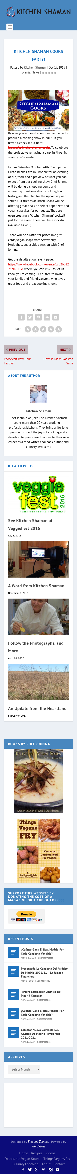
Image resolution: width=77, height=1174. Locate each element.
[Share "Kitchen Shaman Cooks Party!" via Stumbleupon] (47, 317)
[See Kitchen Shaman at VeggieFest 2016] (38, 494)
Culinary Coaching (25, 1164)
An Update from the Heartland (37, 708)
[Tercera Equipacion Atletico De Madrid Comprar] (13, 994)
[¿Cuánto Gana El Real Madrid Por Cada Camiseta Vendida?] (13, 952)
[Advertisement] (25, 1104)
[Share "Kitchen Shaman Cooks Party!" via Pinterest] (38, 317)
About (46, 1164)
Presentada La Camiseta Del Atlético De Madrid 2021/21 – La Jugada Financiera (44, 972)
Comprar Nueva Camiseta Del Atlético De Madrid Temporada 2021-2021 (40, 1033)
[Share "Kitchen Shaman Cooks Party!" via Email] (55, 317)
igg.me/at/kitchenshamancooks (29, 147)
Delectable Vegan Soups (22, 1158)
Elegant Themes (38, 1142)
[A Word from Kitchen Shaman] (38, 559)
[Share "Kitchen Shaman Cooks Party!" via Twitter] (30, 317)
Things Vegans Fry (56, 1158)
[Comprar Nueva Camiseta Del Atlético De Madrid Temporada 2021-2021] (13, 1032)
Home (23, 1153)
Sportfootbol (43, 980)
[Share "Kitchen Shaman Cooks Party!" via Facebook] (21, 317)
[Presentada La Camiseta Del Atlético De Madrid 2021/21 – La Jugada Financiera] (13, 971)
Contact (59, 1164)
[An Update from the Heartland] (38, 682)
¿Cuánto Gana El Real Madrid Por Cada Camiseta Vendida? (42, 951)
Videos (50, 1153)
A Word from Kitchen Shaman (36, 585)
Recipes (36, 1153)
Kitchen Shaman (35, 67)
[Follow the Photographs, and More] (38, 617)
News (35, 72)
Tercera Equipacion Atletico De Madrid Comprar (41, 993)
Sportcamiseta (45, 957)
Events (25, 72)
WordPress (38, 1146)
